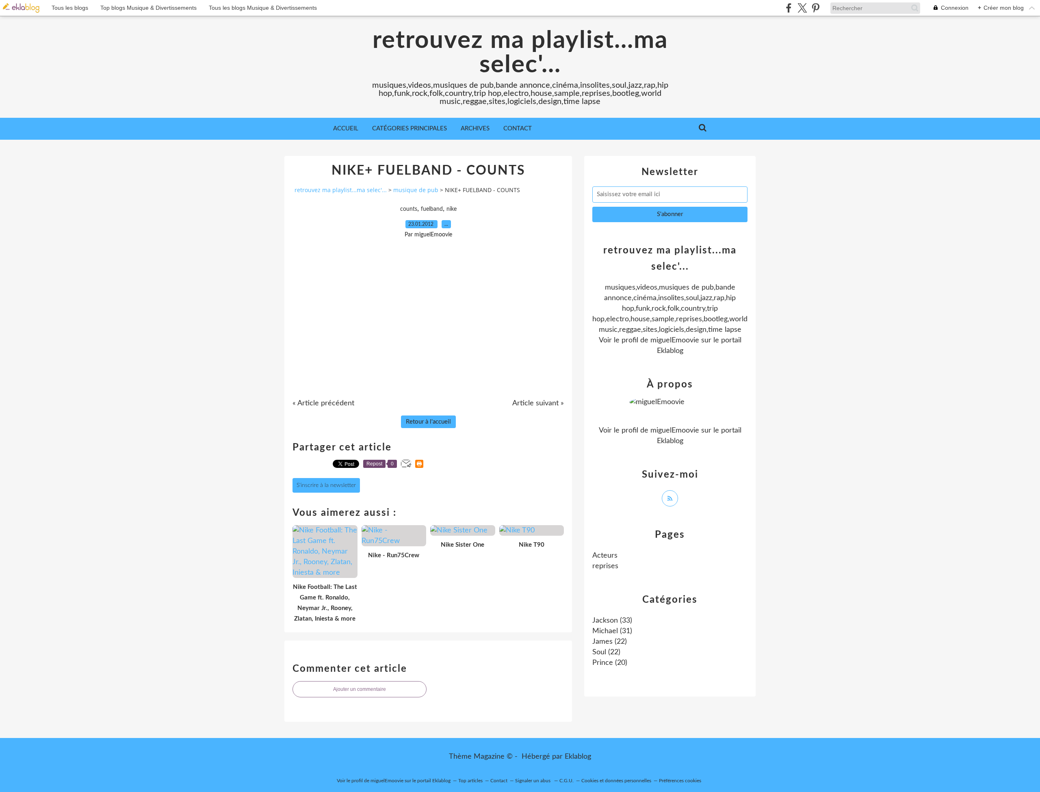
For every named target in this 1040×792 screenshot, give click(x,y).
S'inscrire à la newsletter (326, 485)
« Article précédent (323, 403)
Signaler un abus (533, 780)
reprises (605, 566)
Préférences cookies (680, 780)
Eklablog (578, 756)
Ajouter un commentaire (359, 689)
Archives (475, 129)
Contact (517, 129)
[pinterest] (815, 8)
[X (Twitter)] (802, 8)
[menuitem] (345, 129)
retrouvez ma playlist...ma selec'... (520, 52)
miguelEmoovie (674, 340)
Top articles (470, 780)
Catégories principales (409, 129)
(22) (609, 641)
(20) (609, 662)
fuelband (432, 209)
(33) (612, 620)
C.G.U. (566, 780)
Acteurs (605, 555)
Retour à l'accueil (428, 422)
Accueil (345, 129)
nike (451, 209)
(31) (612, 631)
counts (408, 209)
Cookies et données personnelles (616, 780)
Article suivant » (538, 403)
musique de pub (415, 190)
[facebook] (789, 8)
